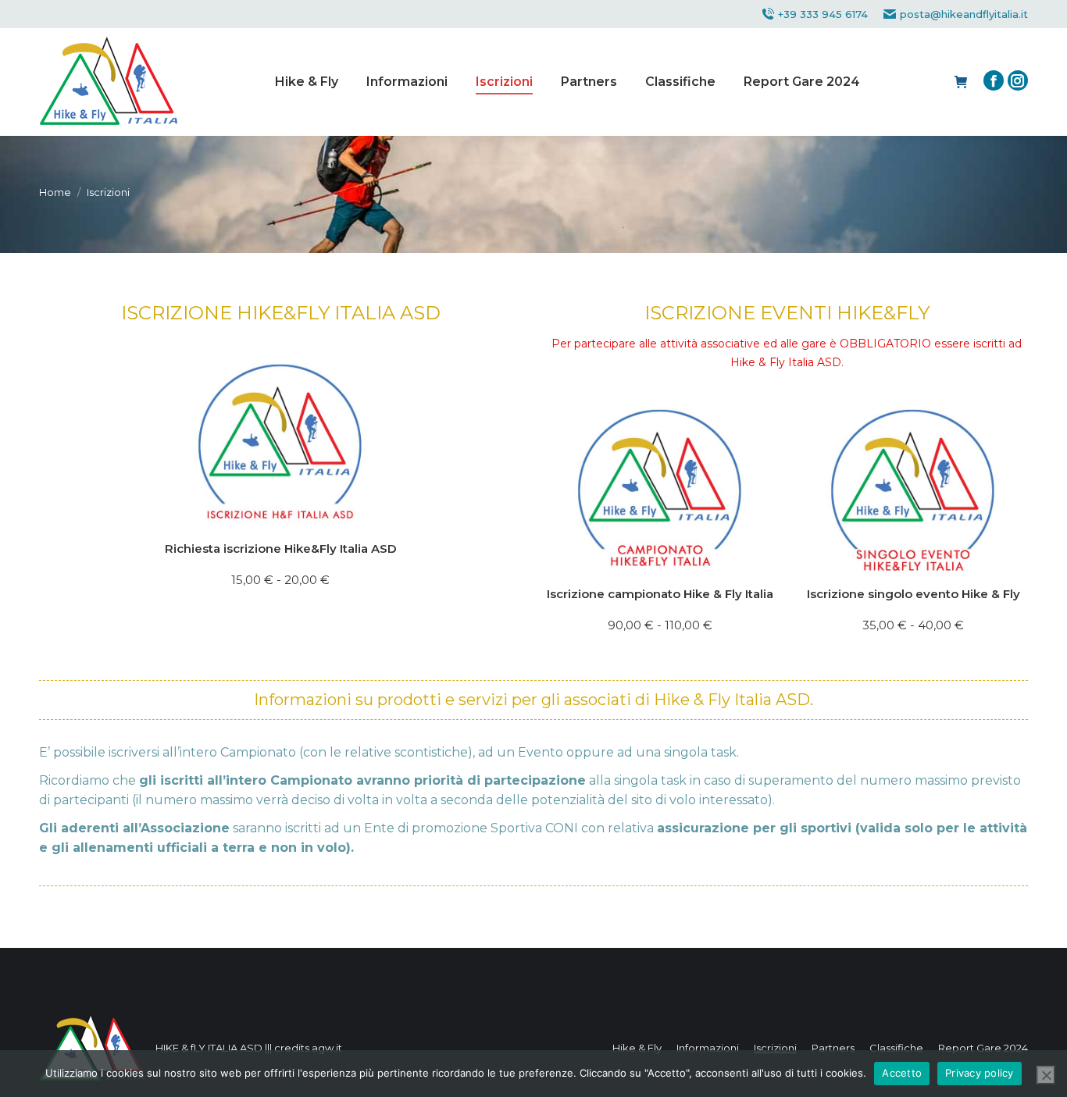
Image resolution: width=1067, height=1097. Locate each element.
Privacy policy (979, 1073)
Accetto (902, 1073)
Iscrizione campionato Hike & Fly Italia (660, 593)
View (501, 499)
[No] (1046, 1075)
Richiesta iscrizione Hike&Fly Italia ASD (281, 548)
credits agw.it (308, 1048)
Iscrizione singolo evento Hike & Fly (913, 593)
